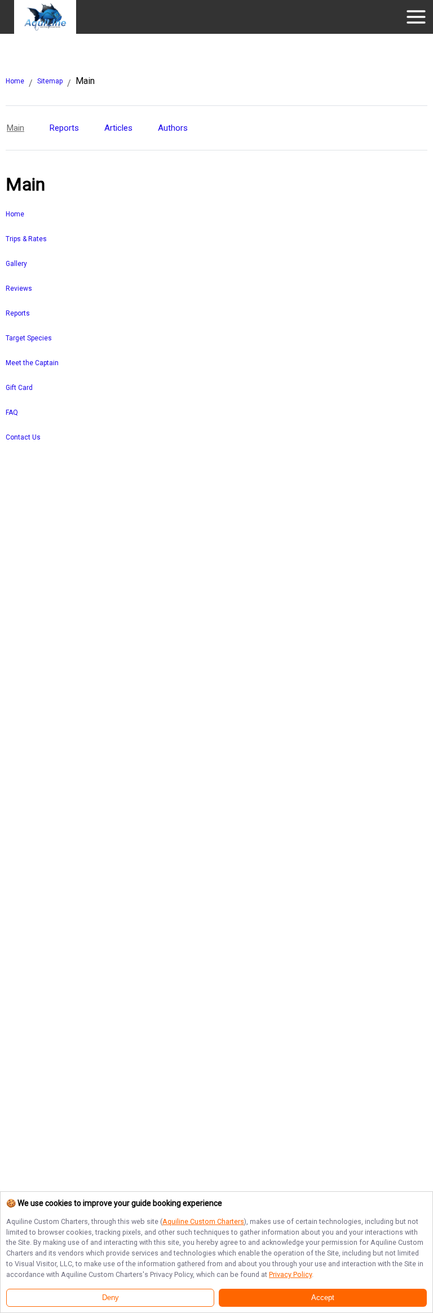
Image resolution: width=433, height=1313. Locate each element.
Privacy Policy (290, 1274)
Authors (173, 128)
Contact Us (23, 437)
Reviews (19, 288)
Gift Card (19, 388)
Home (15, 81)
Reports (64, 128)
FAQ (12, 412)
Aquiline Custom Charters (203, 1221)
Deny (110, 1298)
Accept (322, 1298)
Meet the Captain (32, 363)
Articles (118, 128)
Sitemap (50, 81)
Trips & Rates (26, 239)
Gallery (16, 264)
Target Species (29, 338)
